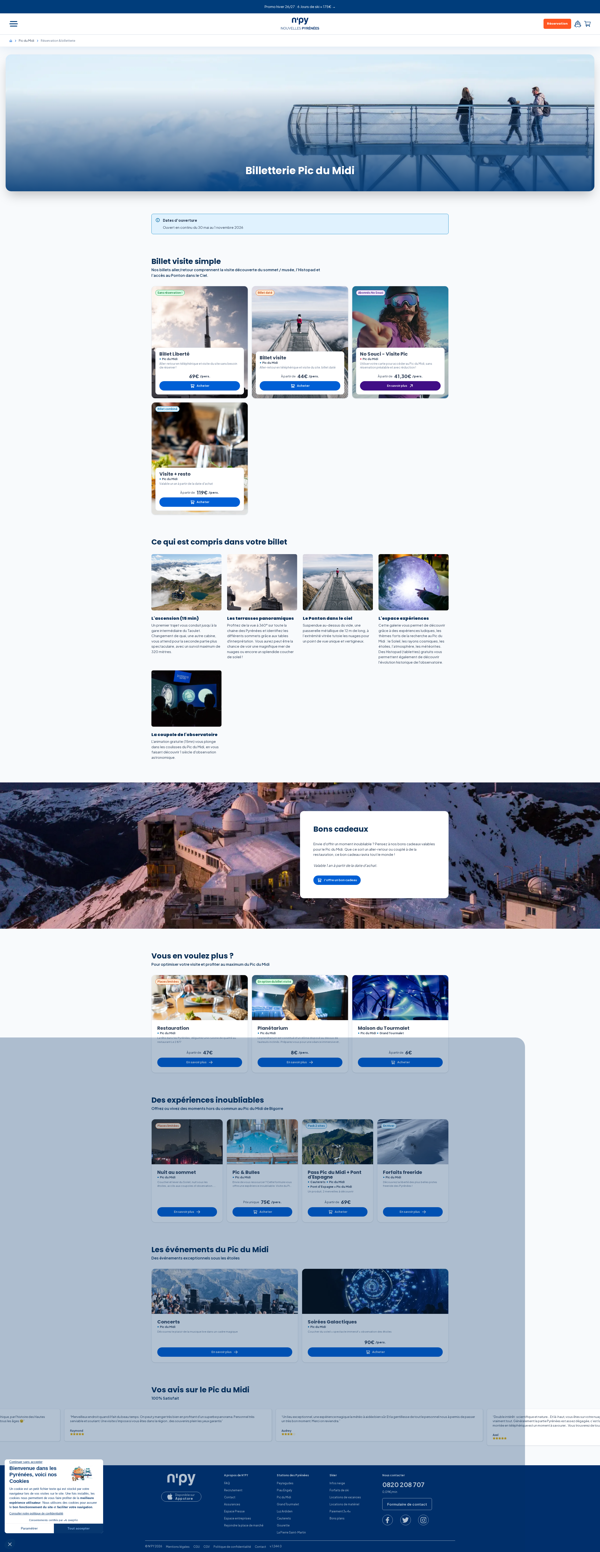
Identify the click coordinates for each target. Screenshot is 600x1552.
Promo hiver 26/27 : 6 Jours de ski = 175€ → (300, 6)
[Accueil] (13, 40)
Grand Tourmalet (288, 1504)
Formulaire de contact (407, 1504)
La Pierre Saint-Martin (291, 1532)
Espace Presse (234, 1511)
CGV (206, 1546)
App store (184, 1498)
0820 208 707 (403, 1484)
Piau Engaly (284, 1490)
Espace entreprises (237, 1518)
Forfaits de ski (339, 1490)
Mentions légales (178, 1546)
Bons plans (337, 1518)
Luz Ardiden (284, 1511)
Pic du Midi (284, 1497)
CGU (196, 1546)
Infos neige (337, 1483)
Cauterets (284, 1518)
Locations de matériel (344, 1504)
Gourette (283, 1525)
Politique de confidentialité (232, 1546)
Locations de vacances (345, 1497)
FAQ (227, 1483)
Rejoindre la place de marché (243, 1525)
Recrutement (233, 1490)
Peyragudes (285, 1483)
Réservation (557, 23)
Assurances (232, 1504)
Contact (229, 1497)
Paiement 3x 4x (340, 1511)
